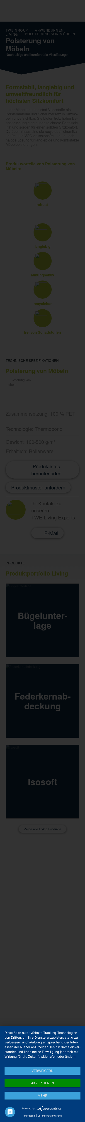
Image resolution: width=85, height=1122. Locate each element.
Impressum (30, 1115)
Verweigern (42, 1071)
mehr (42, 1095)
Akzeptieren (42, 1083)
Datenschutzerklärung (50, 1115)
